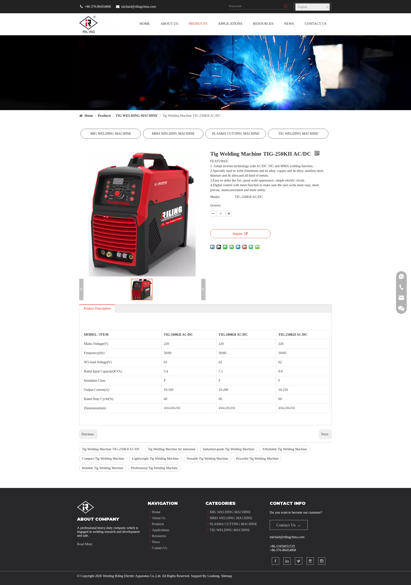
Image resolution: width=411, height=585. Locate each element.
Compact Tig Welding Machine (103, 458)
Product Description (97, 308)
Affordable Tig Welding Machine (284, 449)
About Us (158, 518)
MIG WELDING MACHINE (110, 133)
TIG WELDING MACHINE (298, 133)
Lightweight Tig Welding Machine (155, 458)
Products (158, 524)
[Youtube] (310, 561)
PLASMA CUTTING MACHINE (235, 133)
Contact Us (159, 548)
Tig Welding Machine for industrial (171, 449)
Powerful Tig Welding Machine (257, 458)
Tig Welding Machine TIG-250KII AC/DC (111, 449)
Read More (84, 544)
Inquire (237, 233)
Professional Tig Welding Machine (154, 468)
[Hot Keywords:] (286, 6)
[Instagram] (321, 561)
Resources (159, 536)
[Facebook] (275, 561)
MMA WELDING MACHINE (173, 133)
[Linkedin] (287, 561)
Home (156, 512)
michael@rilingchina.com (138, 6)
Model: (215, 197)
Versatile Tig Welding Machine (207, 458)
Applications (160, 530)
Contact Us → (288, 525)
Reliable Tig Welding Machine (102, 468)
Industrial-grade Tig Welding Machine (228, 449)
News (156, 542)
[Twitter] (298, 561)
